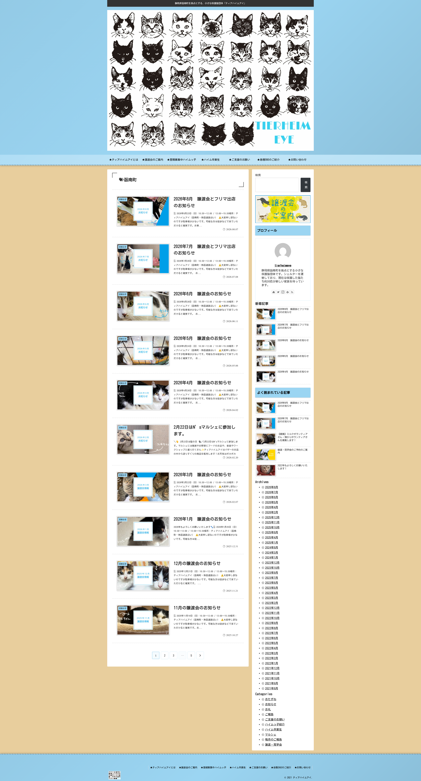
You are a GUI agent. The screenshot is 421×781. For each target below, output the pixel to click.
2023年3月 (271, 597)
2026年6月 (271, 497)
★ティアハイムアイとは (162, 767)
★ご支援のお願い (258, 767)
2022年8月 (271, 628)
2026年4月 (271, 507)
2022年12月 (272, 607)
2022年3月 (271, 653)
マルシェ (270, 734)
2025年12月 (272, 517)
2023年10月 (272, 567)
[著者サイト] (274, 292)
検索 (258, 175)
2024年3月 (271, 552)
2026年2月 (271, 512)
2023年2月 (271, 602)
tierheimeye (283, 265)
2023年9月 (271, 572)
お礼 (268, 709)
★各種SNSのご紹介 (281, 767)
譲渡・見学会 (273, 744)
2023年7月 (271, 577)
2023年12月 (272, 562)
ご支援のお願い (275, 719)
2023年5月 (271, 587)
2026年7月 (271, 492)
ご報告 (269, 714)
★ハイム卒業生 (238, 767)
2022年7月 (271, 633)
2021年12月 (272, 668)
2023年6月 (271, 582)
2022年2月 (271, 658)
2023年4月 (271, 592)
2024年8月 (271, 547)
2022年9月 (271, 623)
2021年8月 (271, 688)
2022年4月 (271, 648)
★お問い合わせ (303, 767)
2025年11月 (272, 522)
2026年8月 (271, 487)
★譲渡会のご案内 (188, 767)
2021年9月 (271, 683)
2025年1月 (271, 542)
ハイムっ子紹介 (275, 724)
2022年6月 (271, 638)
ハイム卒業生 (273, 729)
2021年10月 (272, 678)
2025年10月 (272, 527)
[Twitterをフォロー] (278, 292)
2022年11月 (272, 612)
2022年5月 (271, 643)
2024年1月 (271, 557)
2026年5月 (271, 502)
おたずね (270, 699)
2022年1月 (271, 663)
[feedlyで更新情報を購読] (287, 292)
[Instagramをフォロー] (283, 292)
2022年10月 (272, 618)
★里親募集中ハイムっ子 (213, 767)
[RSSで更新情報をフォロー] (292, 292)
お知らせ (270, 704)
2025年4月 (271, 537)
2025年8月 (271, 532)
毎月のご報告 (273, 739)
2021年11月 (272, 673)
